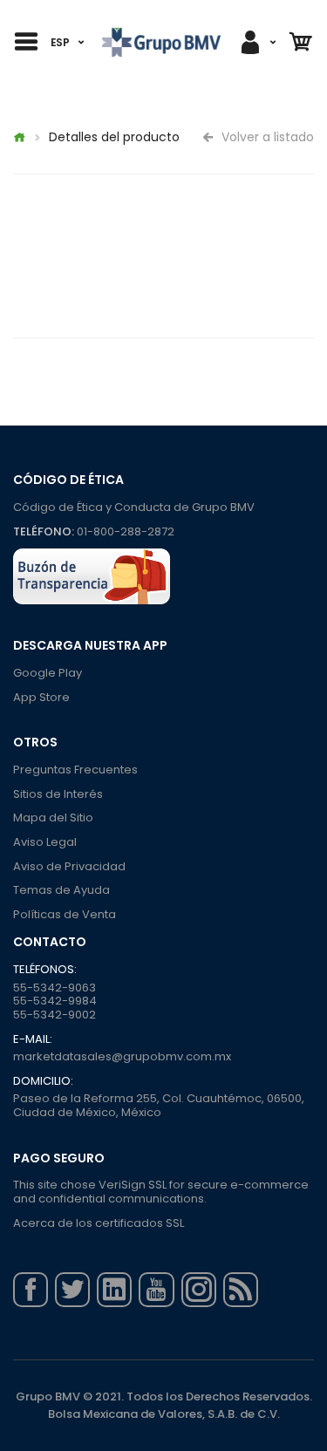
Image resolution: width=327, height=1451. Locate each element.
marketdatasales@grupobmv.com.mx (122, 1056)
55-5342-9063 (54, 987)
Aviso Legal (45, 842)
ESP (60, 42)
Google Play (47, 672)
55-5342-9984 (55, 1000)
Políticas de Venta (64, 914)
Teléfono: (43, 531)
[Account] (257, 42)
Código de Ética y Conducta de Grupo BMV (134, 507)
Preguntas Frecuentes (75, 769)
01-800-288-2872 (125, 531)
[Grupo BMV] (161, 42)
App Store (41, 697)
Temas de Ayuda (61, 890)
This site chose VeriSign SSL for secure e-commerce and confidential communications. (161, 1191)
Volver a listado (266, 137)
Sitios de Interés (58, 794)
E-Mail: (32, 1039)
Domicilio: (43, 1081)
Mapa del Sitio (53, 817)
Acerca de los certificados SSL (98, 1223)
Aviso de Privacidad (69, 866)
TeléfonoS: (45, 970)
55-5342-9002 (54, 1014)
